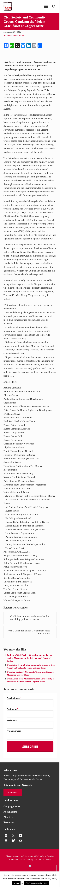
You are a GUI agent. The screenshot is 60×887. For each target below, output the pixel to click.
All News (7, 35)
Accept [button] (16, 883)
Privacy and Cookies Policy (39, 859)
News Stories (18, 35)
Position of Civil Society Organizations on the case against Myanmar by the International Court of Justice (30, 658)
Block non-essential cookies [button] (36, 883)
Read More (8, 878)
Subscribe (12, 792)
